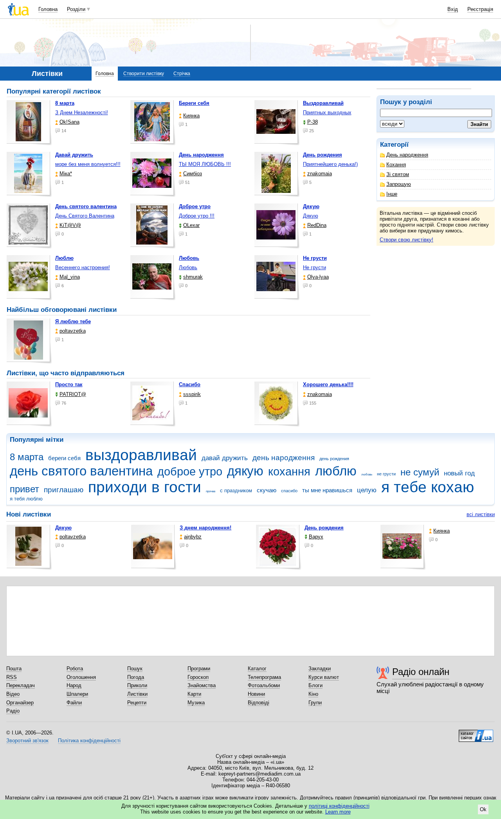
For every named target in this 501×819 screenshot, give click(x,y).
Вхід (452, 9)
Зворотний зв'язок (27, 740)
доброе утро (189, 471)
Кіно (313, 694)
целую (367, 490)
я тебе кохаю (427, 487)
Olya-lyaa (318, 277)
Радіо (13, 711)
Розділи (76, 9)
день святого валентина (81, 471)
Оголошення (81, 677)
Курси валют (323, 677)
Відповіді (258, 703)
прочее (210, 491)
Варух (316, 537)
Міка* (65, 173)
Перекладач (20, 685)
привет (24, 489)
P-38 (312, 122)
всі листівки (481, 514)
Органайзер (20, 703)
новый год (459, 473)
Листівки (137, 694)
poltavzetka (72, 331)
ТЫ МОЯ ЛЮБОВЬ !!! (205, 164)
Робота (75, 668)
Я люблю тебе (73, 321)
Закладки (319, 668)
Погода (135, 677)
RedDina (316, 225)
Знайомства (201, 685)
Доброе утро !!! (196, 216)
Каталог (257, 668)
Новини (256, 694)
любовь (366, 474)
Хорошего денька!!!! (328, 384)
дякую (245, 471)
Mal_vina (69, 277)
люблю (336, 471)
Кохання (396, 164)
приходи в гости (144, 487)
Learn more (338, 812)
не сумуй (419, 472)
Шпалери (77, 694)
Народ (74, 685)
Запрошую (398, 184)
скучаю (266, 490)
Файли (74, 703)
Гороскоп (198, 677)
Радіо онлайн (420, 671)
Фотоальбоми (264, 685)
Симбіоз (192, 173)
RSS (11, 677)
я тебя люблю (26, 499)
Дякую (310, 216)
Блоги (315, 685)
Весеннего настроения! (82, 267)
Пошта (14, 668)
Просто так (69, 384)
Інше (391, 194)
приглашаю (63, 490)
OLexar (191, 225)
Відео (13, 694)
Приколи (137, 685)
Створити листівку (143, 73)
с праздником (236, 490)
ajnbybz (193, 537)
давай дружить (225, 458)
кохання (289, 471)
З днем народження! (205, 528)
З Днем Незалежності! (81, 112)
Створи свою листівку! (406, 240)
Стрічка (181, 73)
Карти (194, 694)
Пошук (134, 668)
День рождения (324, 528)
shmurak (193, 277)
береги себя (64, 458)
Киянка (191, 116)
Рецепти (136, 703)
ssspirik (192, 394)
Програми (198, 668)
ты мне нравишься (327, 490)
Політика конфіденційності (89, 740)
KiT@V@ (70, 225)
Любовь (188, 267)
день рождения (334, 458)
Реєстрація (480, 9)
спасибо (289, 490)
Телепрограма (264, 677)
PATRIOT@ (72, 394)
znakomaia (319, 173)
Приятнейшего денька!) (330, 164)
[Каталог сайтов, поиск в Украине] (476, 733)
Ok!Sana (69, 122)
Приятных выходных (327, 112)
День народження (407, 155)
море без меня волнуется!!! (88, 164)
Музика (196, 703)
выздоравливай (141, 454)
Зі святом (397, 174)
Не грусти (314, 267)
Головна (48, 9)
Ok (483, 809)
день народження (283, 458)
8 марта (26, 457)
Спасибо (189, 384)
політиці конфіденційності (339, 806)
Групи (315, 703)
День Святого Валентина (84, 216)
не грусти (386, 474)
